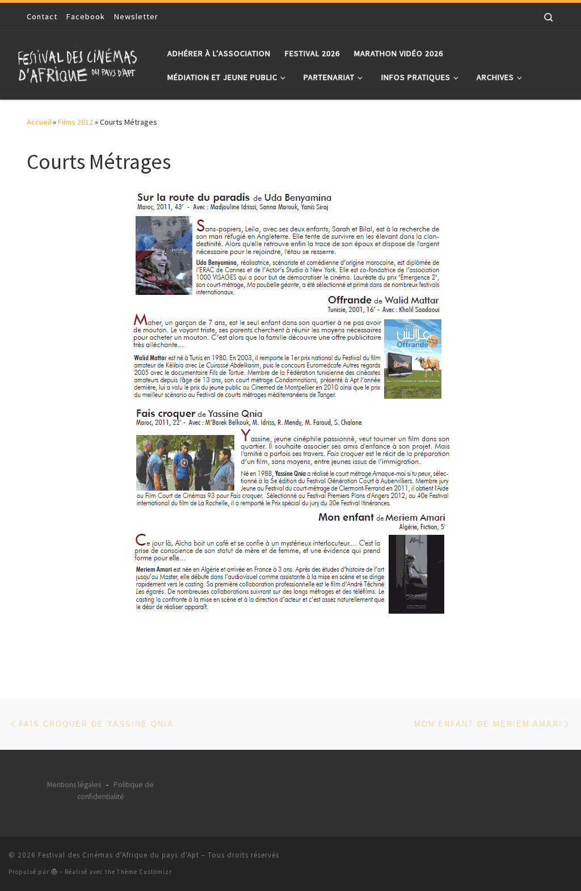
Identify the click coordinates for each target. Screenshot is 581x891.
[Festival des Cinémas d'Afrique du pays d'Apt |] (79, 62)
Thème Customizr (144, 872)
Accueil (39, 122)
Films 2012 (75, 122)
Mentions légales (74, 784)
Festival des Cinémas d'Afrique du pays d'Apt (118, 855)
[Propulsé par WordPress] (54, 871)
